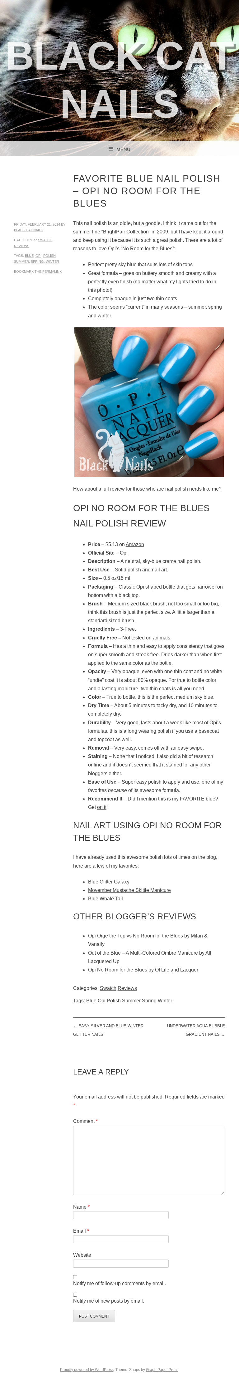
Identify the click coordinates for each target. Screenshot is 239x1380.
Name (81, 1207)
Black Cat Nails (28, 230)
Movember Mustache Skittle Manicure (129, 890)
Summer (21, 261)
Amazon (135, 544)
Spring (37, 261)
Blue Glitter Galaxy (108, 881)
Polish (49, 255)
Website (82, 1255)
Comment (85, 1121)
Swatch (45, 240)
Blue (29, 255)
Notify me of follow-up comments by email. (119, 1283)
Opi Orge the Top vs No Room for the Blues (135, 935)
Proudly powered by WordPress (87, 1370)
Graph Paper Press (162, 1370)
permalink (52, 271)
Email (81, 1231)
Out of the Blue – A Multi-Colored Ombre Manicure (143, 953)
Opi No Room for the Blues (117, 969)
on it (101, 807)
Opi (38, 255)
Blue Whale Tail (105, 898)
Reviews (21, 246)
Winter (52, 261)
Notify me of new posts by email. (108, 1301)
